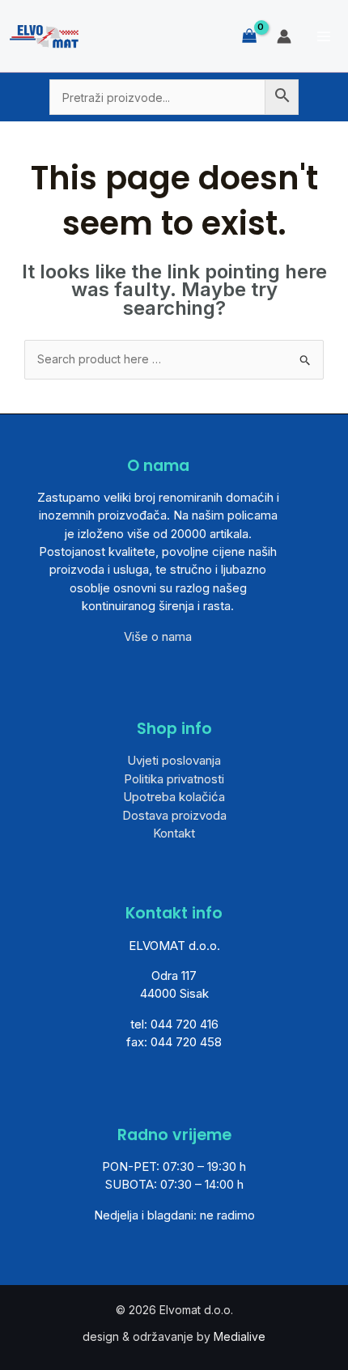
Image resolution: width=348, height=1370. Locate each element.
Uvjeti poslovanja (174, 760)
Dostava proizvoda (174, 815)
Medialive (239, 1336)
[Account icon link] (284, 36)
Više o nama (158, 636)
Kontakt (174, 833)
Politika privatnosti (174, 779)
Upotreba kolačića (174, 796)
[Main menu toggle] (324, 36)
